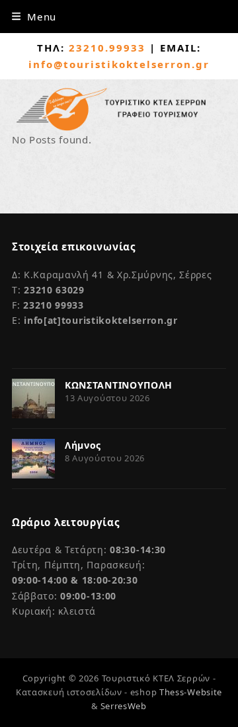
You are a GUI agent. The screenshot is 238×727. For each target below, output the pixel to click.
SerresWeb (123, 706)
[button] (34, 16)
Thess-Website (190, 692)
